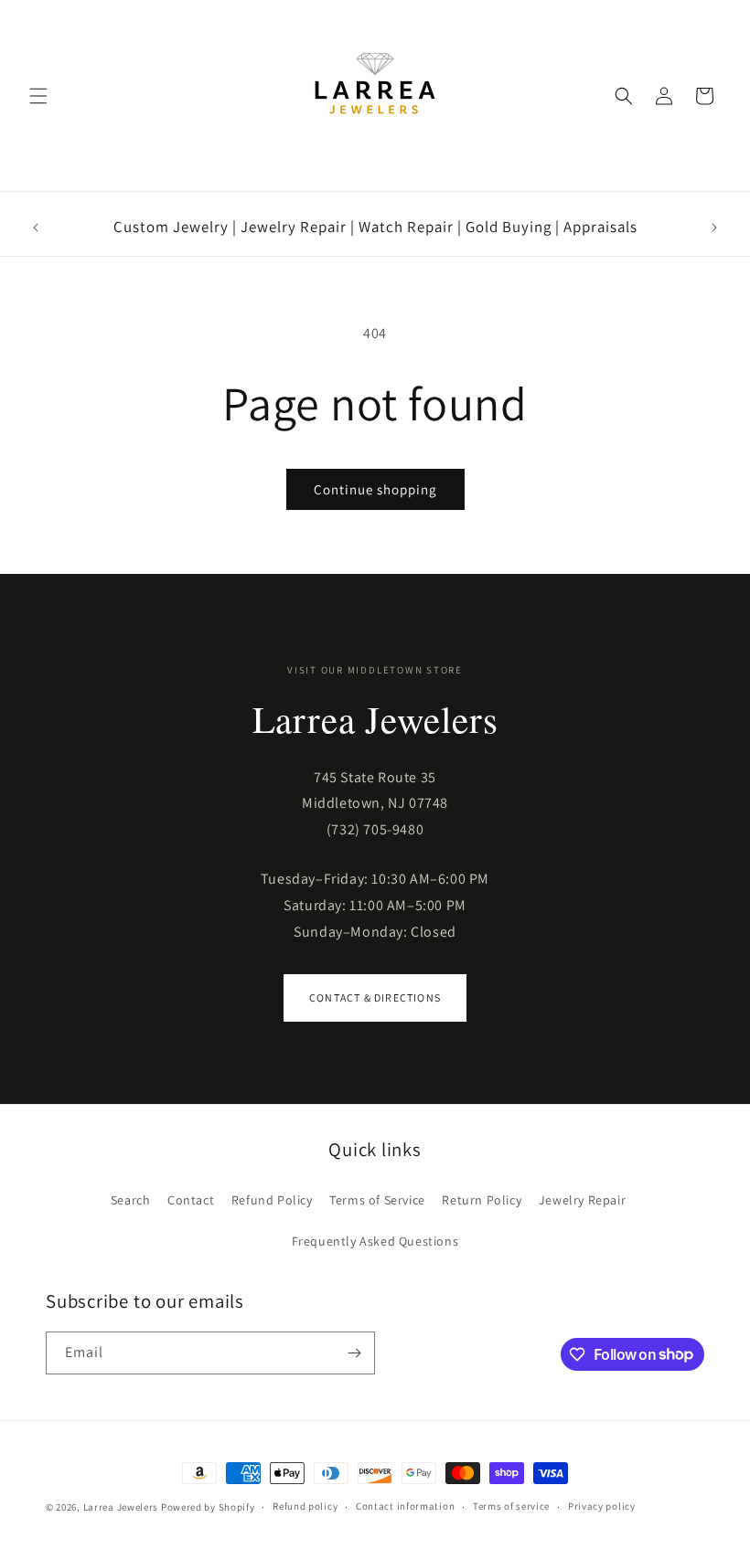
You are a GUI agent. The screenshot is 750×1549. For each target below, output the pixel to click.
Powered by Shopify (208, 1507)
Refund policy (305, 1506)
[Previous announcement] (36, 227)
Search (131, 1200)
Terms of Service (377, 1200)
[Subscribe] (354, 1353)
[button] (38, 96)
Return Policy (481, 1200)
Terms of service (511, 1506)
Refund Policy (272, 1200)
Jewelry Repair (582, 1200)
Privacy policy (602, 1506)
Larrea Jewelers (121, 1507)
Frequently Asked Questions (375, 1241)
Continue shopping (375, 489)
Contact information (405, 1506)
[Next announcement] (714, 227)
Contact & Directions (375, 997)
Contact (190, 1200)
